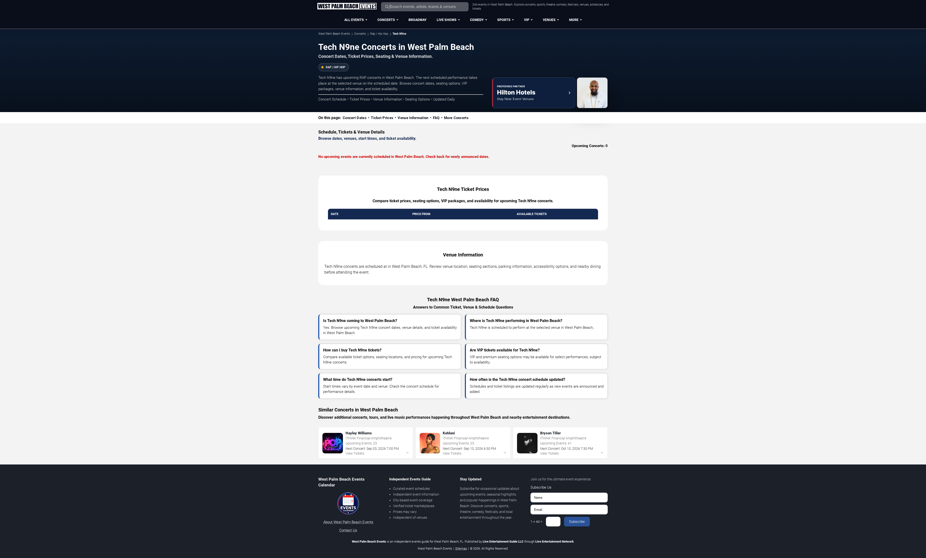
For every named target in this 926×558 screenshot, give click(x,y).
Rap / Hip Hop (379, 33)
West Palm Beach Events (334, 33)
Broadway (418, 20)
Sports (504, 20)
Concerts (386, 20)
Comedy (477, 20)
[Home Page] (347, 6)
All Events (354, 20)
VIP (526, 20)
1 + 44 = (536, 522)
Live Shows (446, 20)
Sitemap (461, 548)
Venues (549, 20)
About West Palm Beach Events (348, 522)
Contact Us (348, 530)
